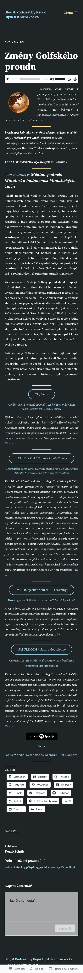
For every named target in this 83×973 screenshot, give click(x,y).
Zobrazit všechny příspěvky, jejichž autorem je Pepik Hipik (40, 867)
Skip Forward (75, 79)
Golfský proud (15, 755)
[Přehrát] (8, 79)
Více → (9, 443)
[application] (41, 79)
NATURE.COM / (41, 458)
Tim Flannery (68, 755)
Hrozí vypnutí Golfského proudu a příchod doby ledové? (41, 600)
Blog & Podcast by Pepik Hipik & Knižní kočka (39, 959)
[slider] (60, 78)
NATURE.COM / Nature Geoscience (42, 649)
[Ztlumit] (52, 79)
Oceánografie (35, 755)
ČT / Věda (41, 394)
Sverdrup (51, 755)
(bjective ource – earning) (41, 590)
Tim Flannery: (17, 174)
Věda (41, 746)
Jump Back (69, 79)
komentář (65, 928)
